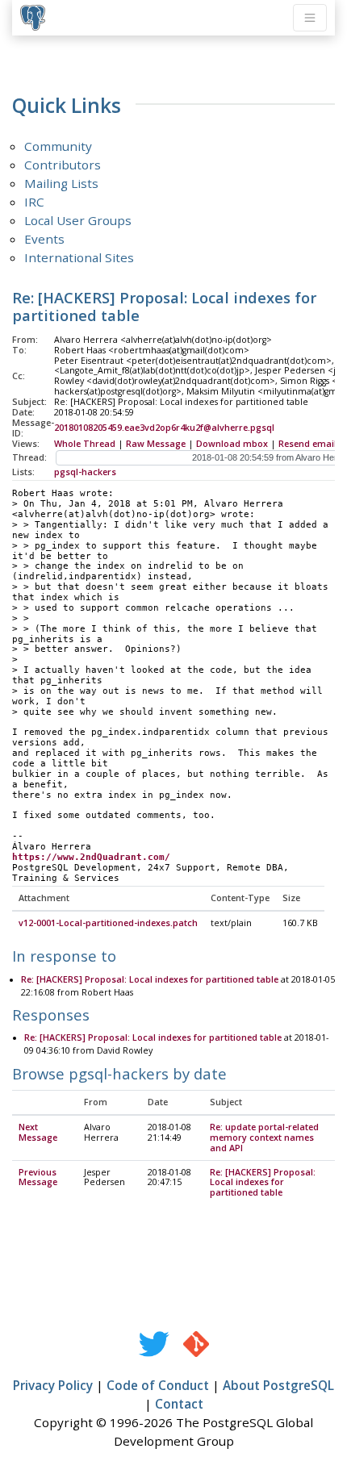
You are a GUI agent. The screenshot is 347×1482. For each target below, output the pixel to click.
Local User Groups (78, 220)
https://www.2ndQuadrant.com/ (91, 857)
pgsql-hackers (85, 472)
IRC (34, 202)
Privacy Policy (53, 1385)
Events (44, 239)
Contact (179, 1404)
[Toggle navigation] (310, 17)
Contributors (62, 165)
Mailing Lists (61, 183)
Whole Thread (84, 443)
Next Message (38, 1132)
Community (58, 146)
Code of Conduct (158, 1385)
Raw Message (156, 443)
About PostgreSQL (278, 1385)
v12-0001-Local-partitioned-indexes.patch (108, 923)
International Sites (79, 257)
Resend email (307, 443)
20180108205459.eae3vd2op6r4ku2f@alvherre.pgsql (164, 427)
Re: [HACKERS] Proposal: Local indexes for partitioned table (149, 979)
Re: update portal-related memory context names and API (264, 1137)
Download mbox (232, 443)
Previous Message (38, 1177)
